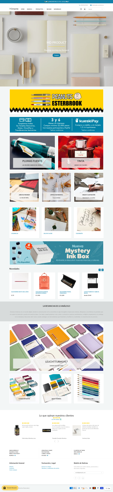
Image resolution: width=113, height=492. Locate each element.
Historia (11, 466)
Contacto (11, 468)
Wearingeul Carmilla (91, 292)
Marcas (29, 9)
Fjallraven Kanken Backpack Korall (17, 292)
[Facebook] (75, 478)
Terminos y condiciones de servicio (50, 468)
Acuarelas (14, 233)
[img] (56, 418)
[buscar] (102, 9)
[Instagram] (79, 478)
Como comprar (13, 470)
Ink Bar (49, 9)
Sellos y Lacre (48, 233)
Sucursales (57, 9)
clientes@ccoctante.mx (98, 5)
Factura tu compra (46, 466)
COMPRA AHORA (99, 55)
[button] (55, 441)
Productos (39, 9)
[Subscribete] (101, 472)
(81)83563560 (84, 5)
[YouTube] (83, 478)
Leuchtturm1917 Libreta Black (67, 292)
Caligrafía (79, 233)
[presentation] (100, 270)
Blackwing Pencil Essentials (41, 292)
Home (22, 9)
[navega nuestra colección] (24, 219)
